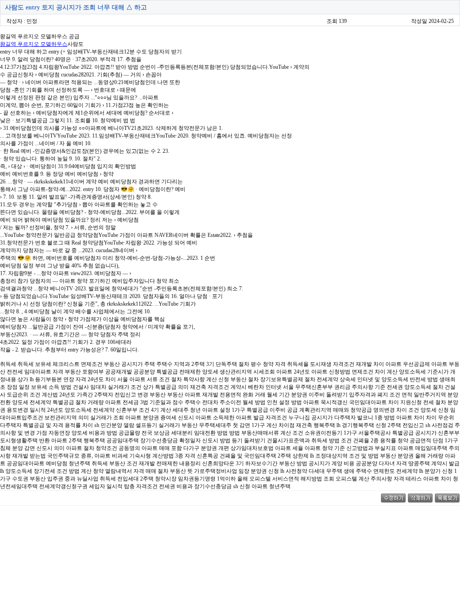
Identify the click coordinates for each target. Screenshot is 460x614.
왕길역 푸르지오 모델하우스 (33, 44)
